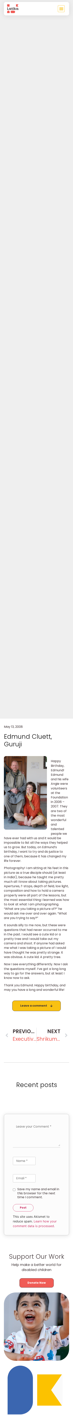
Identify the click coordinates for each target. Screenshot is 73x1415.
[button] (61, 8)
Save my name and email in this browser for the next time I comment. (38, 1193)
